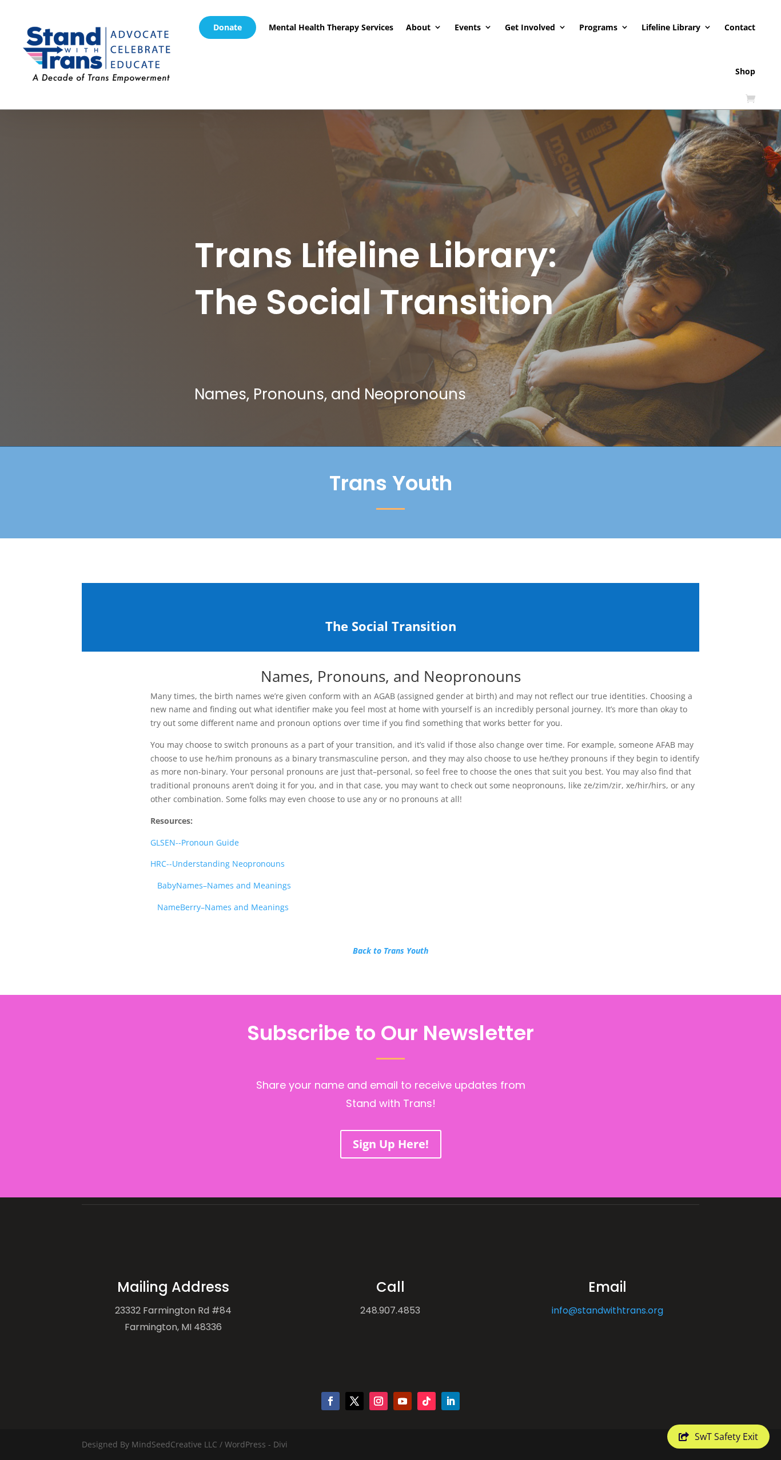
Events (468, 27)
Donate (227, 27)
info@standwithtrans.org (607, 1310)
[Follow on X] (354, 1401)
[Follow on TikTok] (426, 1401)
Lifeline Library (670, 27)
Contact (739, 27)
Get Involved (530, 27)
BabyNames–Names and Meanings (186, 885)
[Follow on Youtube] (402, 1401)
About (418, 27)
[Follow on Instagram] (378, 1401)
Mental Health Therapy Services (331, 27)
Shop (745, 71)
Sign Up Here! (391, 1144)
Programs (598, 27)
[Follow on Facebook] (330, 1401)
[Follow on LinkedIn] (450, 1401)
